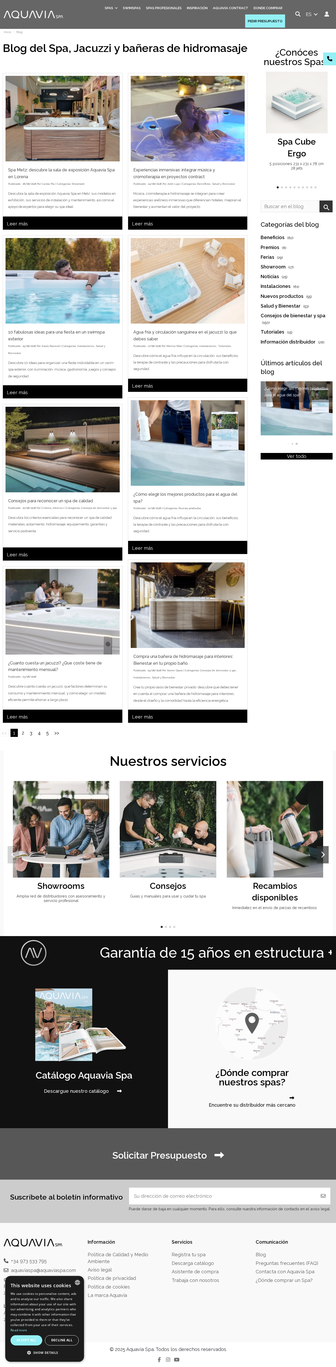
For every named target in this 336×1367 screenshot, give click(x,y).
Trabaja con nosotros (195, 1280)
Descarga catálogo (193, 1263)
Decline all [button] (61, 1340)
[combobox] (77, 1282)
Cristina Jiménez (52, 507)
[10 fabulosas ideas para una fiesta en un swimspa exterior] (63, 281)
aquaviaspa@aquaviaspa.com (43, 1270)
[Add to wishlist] (323, 80)
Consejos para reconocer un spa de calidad (50, 500)
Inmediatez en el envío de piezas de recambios (275, 907)
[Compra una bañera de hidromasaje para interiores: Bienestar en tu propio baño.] (188, 605)
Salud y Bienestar (223, 183)
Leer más (17, 223)
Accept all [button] (26, 1340)
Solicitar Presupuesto (160, 1155)
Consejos (168, 886)
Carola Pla (48, 183)
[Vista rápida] (323, 91)
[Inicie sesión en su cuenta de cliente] (327, 14)
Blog (261, 1254)
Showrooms (61, 886)
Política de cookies (109, 1287)
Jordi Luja (173, 183)
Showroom (78, 183)
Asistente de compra (195, 1271)
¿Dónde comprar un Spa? (284, 1280)
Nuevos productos (189, 508)
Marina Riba (174, 346)
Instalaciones (85, 346)
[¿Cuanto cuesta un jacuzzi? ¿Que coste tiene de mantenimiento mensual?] (63, 612)
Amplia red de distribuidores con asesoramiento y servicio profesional (61, 898)
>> (56, 733)
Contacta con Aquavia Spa (285, 1271)
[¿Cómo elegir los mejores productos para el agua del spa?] (188, 443)
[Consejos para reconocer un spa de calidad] (63, 449)
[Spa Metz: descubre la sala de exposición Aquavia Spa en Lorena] (63, 118)
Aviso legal (100, 1270)
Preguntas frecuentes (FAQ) (287, 1263)
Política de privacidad (112, 1278)
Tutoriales (224, 346)
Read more (18, 1330)
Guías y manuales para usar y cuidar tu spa (168, 896)
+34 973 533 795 (29, 1261)
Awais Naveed (50, 346)
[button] (278, 187)
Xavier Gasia (175, 670)
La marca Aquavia (107, 1295)
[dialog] (44, 1319)
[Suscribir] (323, 1196)
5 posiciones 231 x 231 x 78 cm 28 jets (297, 165)
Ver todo (296, 456)
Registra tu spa (189, 1254)
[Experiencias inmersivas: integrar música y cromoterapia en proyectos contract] (188, 118)
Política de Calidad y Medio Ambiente (118, 1258)
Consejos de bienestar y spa (99, 507)
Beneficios (203, 183)
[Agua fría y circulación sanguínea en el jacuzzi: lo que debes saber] (188, 281)
